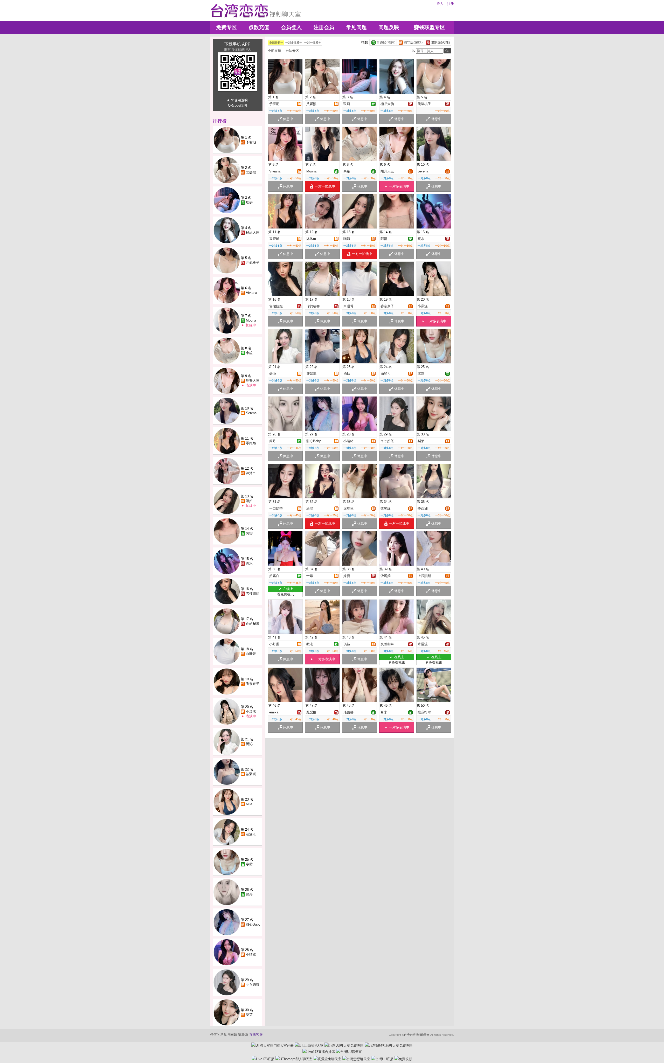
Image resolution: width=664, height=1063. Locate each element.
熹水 (249, 563)
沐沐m (250, 473)
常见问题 (356, 27)
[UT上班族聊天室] (309, 1045)
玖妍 (249, 202)
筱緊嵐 (251, 774)
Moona (251, 320)
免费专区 (226, 27)
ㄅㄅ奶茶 (252, 984)
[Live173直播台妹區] (318, 1052)
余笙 (249, 353)
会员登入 (291, 27)
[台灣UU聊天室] (349, 1052)
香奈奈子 (252, 684)
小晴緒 (251, 954)
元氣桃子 (252, 263)
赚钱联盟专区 (429, 27)
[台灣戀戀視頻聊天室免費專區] (389, 1045)
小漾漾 (251, 711)
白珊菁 (251, 654)
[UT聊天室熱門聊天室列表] (272, 1045)
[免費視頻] (403, 1059)
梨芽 (249, 1015)
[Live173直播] (263, 1059)
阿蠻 (249, 533)
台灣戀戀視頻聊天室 (417, 1034)
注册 (450, 4)
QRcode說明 (237, 105)
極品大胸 (252, 232)
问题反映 (388, 27)
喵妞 (249, 501)
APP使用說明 (237, 100)
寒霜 (249, 864)
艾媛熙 (251, 172)
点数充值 (258, 27)
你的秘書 (252, 624)
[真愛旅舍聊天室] (327, 1059)
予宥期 (251, 142)
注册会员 (324, 27)
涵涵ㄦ (251, 834)
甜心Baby (253, 924)
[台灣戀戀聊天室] (356, 1059)
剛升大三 (252, 381)
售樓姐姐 (252, 593)
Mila (249, 804)
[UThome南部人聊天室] (294, 1059)
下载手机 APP (237, 44)
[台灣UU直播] (382, 1059)
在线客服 (256, 1035)
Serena (251, 413)
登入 (440, 4)
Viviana (251, 293)
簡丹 (249, 894)
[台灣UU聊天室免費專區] (344, 1045)
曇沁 (249, 744)
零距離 (251, 443)
